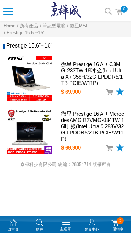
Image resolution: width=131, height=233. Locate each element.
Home (9, 25)
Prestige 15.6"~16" (26, 32)
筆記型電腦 (54, 25)
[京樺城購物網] (65, 10)
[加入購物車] (109, 92)
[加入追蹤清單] (120, 91)
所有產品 (29, 25)
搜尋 (108, 11)
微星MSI (78, 25)
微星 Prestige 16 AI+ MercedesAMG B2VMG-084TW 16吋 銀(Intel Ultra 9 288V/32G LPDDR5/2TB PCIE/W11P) (92, 126)
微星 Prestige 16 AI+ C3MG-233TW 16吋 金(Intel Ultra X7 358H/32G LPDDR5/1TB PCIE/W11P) (92, 73)
